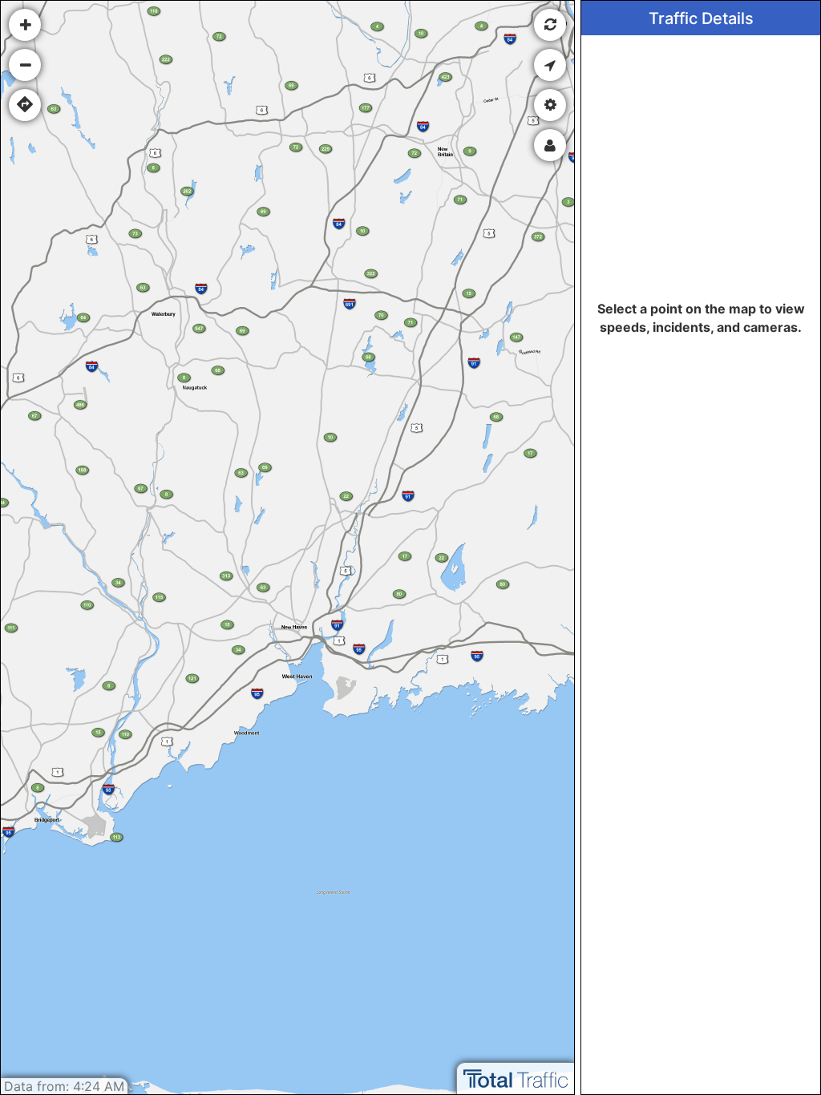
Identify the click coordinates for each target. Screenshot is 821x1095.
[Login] (550, 145)
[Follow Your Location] (550, 65)
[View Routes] (25, 105)
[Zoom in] (25, 25)
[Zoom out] (25, 65)
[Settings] (550, 105)
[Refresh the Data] (550, 25)
